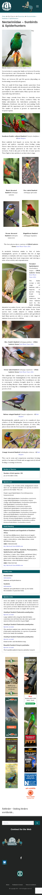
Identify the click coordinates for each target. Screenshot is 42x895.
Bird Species (12, 16)
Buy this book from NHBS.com (13, 546)
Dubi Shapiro (21, 138)
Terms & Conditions (31, 884)
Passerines (21, 16)
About (7, 884)
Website (29, 67)
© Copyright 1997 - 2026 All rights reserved (20, 888)
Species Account (9, 614)
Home (4, 16)
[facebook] (21, 858)
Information (7, 578)
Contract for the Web (21, 829)
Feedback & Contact (17, 884)
